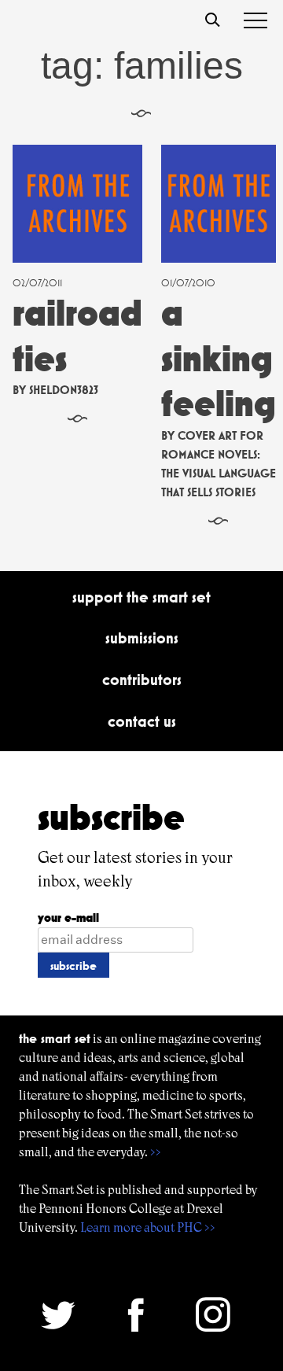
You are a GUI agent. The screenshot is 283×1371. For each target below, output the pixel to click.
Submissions (141, 638)
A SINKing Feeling (218, 358)
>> (155, 1151)
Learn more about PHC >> (147, 1227)
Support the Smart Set (141, 597)
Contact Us (142, 721)
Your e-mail (68, 917)
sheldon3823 (63, 389)
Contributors (142, 679)
